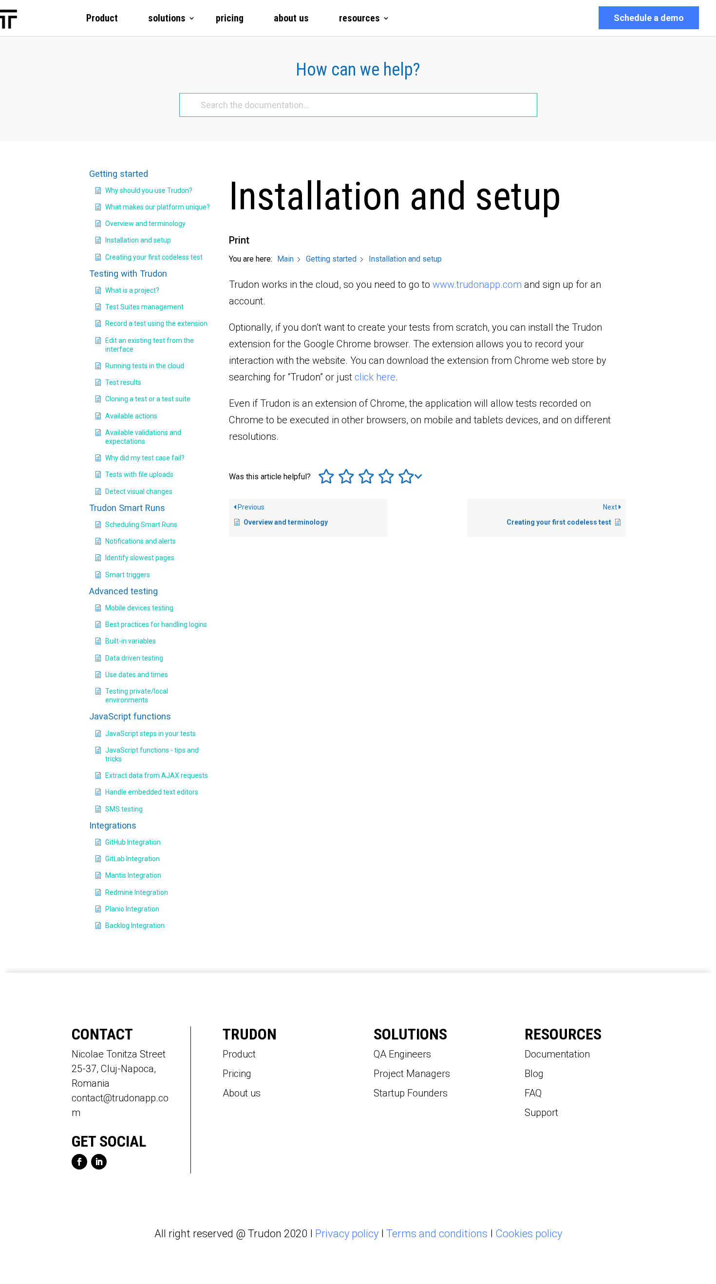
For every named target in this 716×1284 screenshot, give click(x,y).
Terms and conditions (437, 1233)
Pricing (237, 1073)
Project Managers (412, 1073)
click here (375, 377)
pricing (230, 18)
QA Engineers (402, 1054)
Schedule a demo (649, 18)
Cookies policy (528, 1233)
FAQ (533, 1093)
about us (291, 18)
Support (541, 1112)
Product (102, 18)
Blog (534, 1073)
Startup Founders (411, 1093)
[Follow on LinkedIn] (99, 1162)
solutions (167, 18)
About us (242, 1093)
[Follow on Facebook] (79, 1162)
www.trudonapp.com (478, 284)
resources (359, 18)
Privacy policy (346, 1233)
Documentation (557, 1054)
